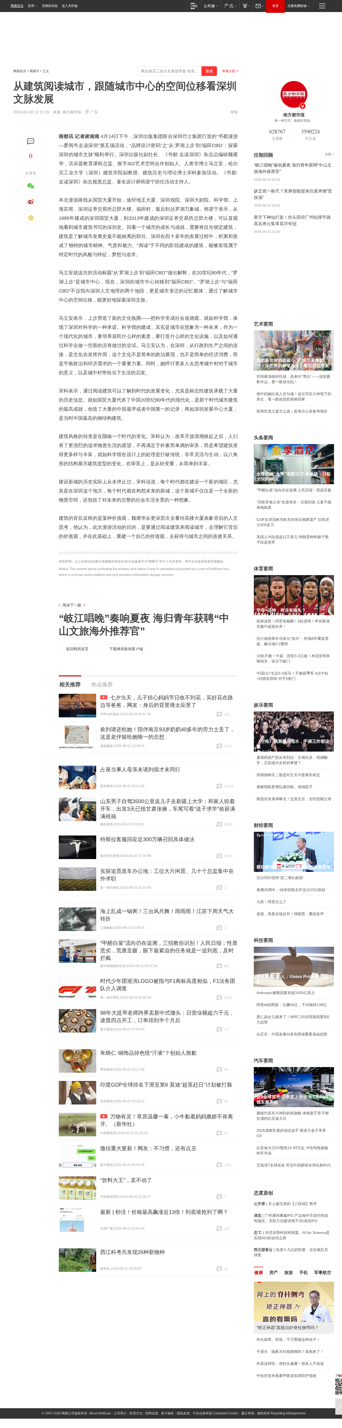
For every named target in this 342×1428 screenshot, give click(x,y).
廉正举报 (247, 1412)
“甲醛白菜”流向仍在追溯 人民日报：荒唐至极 (293, 490)
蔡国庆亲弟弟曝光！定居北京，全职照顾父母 (293, 799)
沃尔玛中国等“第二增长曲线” (280, 878)
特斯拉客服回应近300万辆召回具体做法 (147, 839)
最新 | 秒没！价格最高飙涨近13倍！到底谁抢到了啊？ (164, 1212)
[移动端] (194, 5)
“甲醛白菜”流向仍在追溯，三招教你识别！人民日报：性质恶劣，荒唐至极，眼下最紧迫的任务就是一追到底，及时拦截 (169, 950)
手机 (303, 1272)
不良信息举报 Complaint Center (215, 1412)
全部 (328, 154)
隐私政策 (183, 1412)
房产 (273, 1272)
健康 (258, 1272)
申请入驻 (228, 71)
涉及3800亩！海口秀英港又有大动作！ (288, 1374)
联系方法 (136, 1412)
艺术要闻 (263, 324)
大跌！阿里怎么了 (271, 902)
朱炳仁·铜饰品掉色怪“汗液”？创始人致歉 (148, 1053)
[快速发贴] (30, 141)
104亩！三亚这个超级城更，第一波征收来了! (293, 1345)
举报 (234, 112)
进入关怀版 (70, 6)
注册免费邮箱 (297, 6)
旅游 (288, 1272)
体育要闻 (263, 568)
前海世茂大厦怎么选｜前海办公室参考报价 (292, 411)
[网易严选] (229, 5)
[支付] (246, 5)
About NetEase (100, 1412)
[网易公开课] (210, 5)
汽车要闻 (263, 1060)
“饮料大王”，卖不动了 (126, 1180)
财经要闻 (263, 825)
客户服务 (167, 1412)
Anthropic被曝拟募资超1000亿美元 (285, 993)
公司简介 (120, 1412)
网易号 (34, 71)
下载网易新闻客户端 (126, 649)
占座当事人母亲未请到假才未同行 (140, 769)
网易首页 (17, 6)
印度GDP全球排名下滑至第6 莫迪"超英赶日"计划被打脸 (166, 1085)
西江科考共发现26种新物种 (132, 1252)
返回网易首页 (77, 649)
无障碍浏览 (50, 6)
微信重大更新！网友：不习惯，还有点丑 (148, 1148)
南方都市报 (72, 112)
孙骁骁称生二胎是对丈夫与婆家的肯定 (288, 775)
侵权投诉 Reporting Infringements (281, 1412)
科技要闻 (263, 940)
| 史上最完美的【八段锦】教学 (285, 1204)
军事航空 (322, 1272)
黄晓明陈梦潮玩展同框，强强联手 (284, 787)
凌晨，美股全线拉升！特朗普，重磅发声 (290, 914)
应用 (31, 6)
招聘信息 (151, 1412)
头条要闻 (263, 437)
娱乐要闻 (263, 705)
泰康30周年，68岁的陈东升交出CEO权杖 (290, 890)
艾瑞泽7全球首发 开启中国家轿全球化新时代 (293, 1165)
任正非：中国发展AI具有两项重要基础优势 (291, 1034)
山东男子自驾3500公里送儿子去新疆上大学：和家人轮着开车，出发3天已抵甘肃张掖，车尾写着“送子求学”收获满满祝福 (167, 808)
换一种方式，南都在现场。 (294, 120)
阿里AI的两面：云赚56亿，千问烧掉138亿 (291, 1005)
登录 (275, 6)
